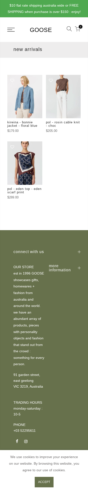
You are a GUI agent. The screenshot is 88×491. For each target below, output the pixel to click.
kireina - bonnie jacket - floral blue (22, 124)
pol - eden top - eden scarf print (24, 190)
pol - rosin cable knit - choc (63, 124)
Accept (44, 482)
